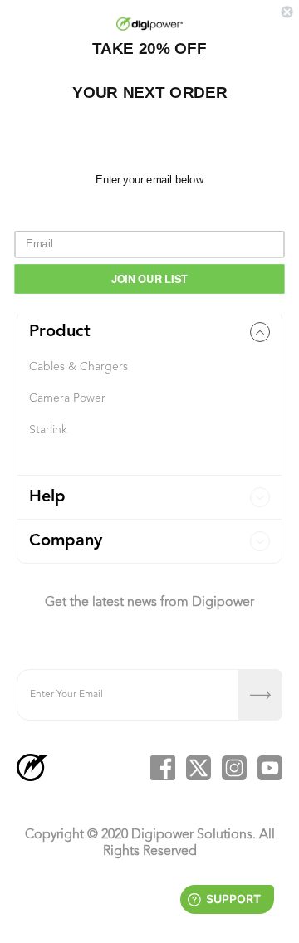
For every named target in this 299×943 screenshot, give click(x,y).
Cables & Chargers (78, 367)
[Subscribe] (260, 695)
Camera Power (67, 398)
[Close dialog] (287, 11)
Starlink (48, 430)
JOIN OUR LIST (150, 278)
